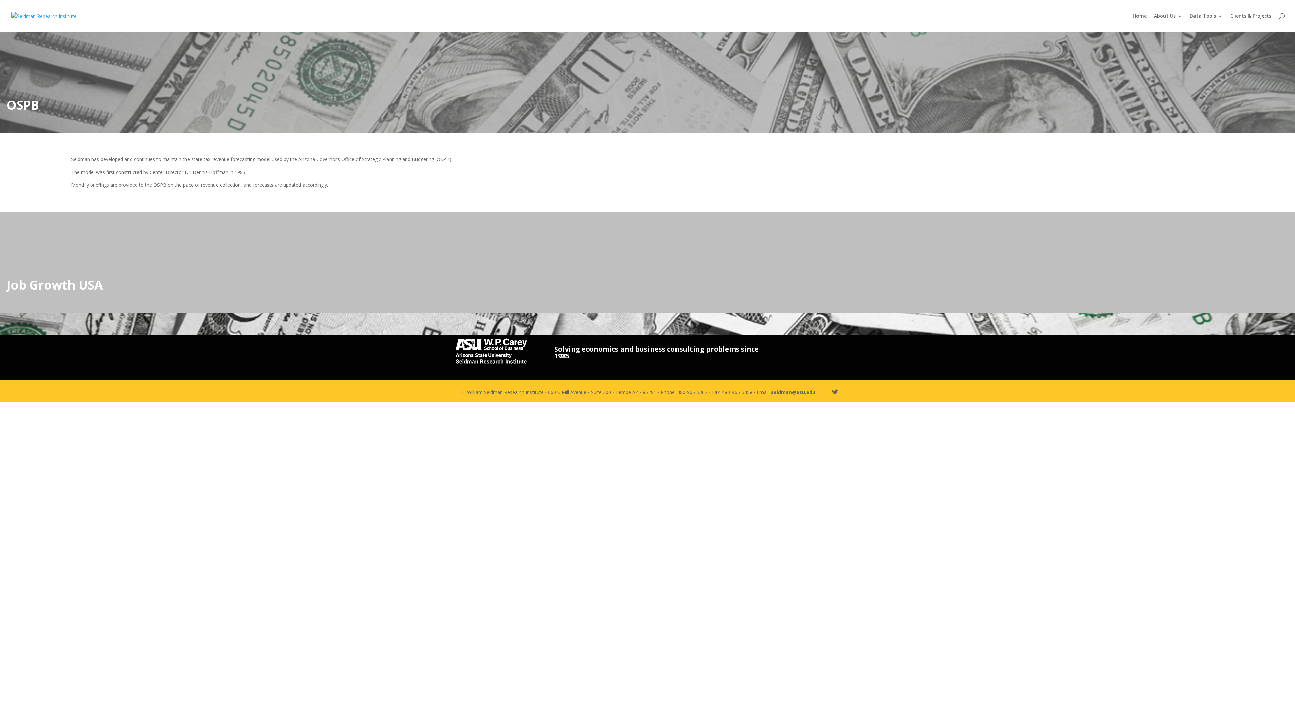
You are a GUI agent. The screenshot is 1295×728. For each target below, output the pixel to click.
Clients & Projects (1250, 16)
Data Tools (1203, 16)
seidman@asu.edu (793, 392)
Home (1140, 16)
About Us (1165, 16)
